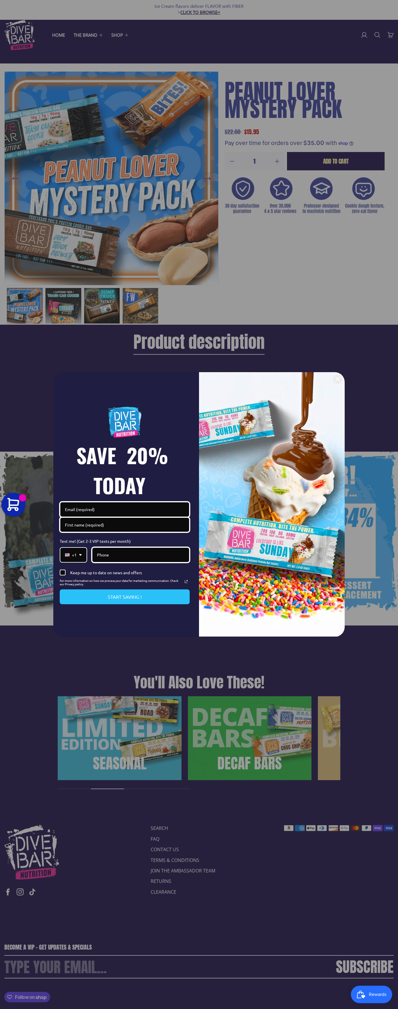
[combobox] (73, 555)
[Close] (338, 379)
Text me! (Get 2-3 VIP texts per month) (95, 541)
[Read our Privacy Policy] (186, 581)
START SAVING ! (125, 597)
